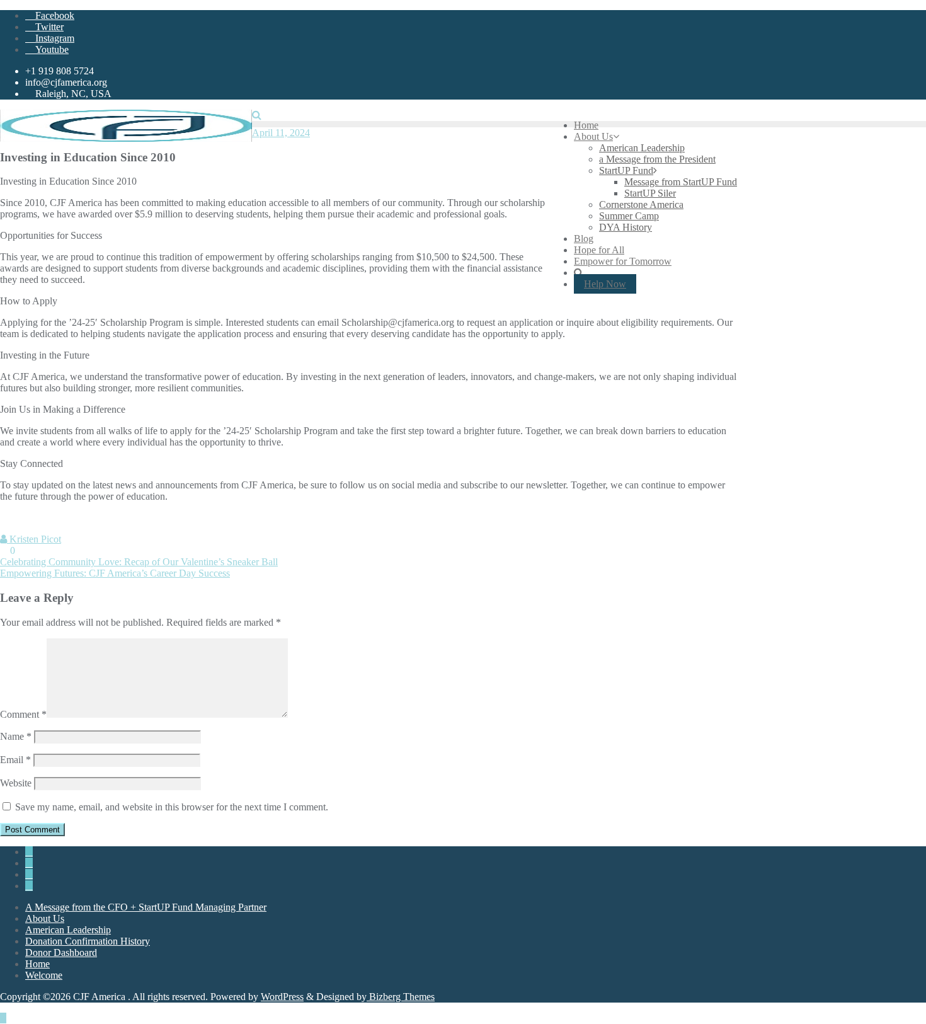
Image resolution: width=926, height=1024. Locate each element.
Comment (23, 714)
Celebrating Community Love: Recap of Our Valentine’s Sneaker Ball (139, 561)
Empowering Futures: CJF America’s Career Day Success (115, 573)
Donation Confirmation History (87, 941)
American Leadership (68, 929)
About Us (44, 918)
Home (37, 963)
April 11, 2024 (281, 132)
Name (15, 736)
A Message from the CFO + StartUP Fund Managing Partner (145, 907)
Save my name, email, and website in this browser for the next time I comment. (171, 807)
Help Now (605, 284)
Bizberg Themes (401, 996)
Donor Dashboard (61, 952)
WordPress (282, 996)
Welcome (43, 975)
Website (15, 783)
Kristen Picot (34, 539)
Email (15, 759)
